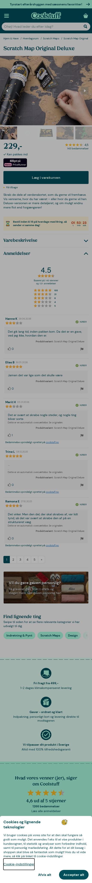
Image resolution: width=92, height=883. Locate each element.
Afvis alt (44, 874)
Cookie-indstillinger (18, 864)
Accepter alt (73, 874)
